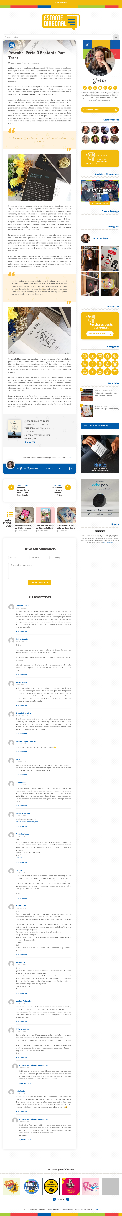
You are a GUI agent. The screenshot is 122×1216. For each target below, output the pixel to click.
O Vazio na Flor (22, 1029)
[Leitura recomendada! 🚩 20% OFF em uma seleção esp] (110, 284)
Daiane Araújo (22, 639)
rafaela (19, 870)
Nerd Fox (19, 858)
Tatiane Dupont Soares (26, 741)
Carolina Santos (23, 606)
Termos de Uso (108, 542)
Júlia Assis (20, 1091)
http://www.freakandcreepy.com (27, 822)
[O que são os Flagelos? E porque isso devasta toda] (90, 284)
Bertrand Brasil (29, 458)
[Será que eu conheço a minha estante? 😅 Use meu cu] (90, 258)
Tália (18, 759)
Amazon (31, 442)
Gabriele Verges (23, 813)
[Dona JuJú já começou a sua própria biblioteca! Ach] (110, 258)
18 (69, 468)
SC (97, 1209)
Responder (22, 631)
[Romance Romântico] (12, 45)
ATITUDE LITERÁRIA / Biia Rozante (33, 1065)
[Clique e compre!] (100, 454)
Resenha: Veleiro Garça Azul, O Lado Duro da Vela (23, 491)
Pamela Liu (20, 962)
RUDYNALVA (21, 906)
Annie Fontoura (22, 834)
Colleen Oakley (42, 458)
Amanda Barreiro (23, 713)
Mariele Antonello (23, 1001)
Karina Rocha (21, 682)
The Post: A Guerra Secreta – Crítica (57, 491)
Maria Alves (21, 782)
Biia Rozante (33, 63)
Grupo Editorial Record (57, 458)
